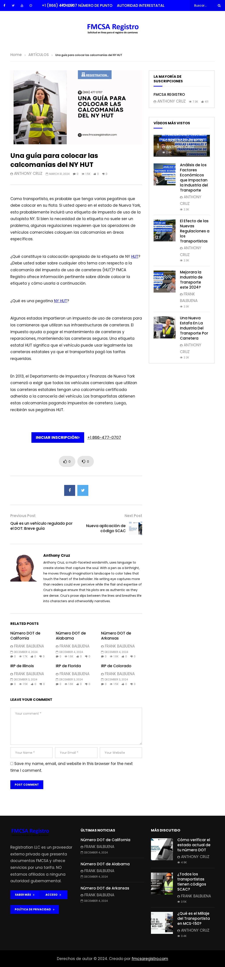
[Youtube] (22, 5)
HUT (134, 256)
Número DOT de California (25, 636)
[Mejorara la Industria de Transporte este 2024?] (165, 282)
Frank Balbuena (29, 646)
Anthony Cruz (28, 173)
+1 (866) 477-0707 (59, 5)
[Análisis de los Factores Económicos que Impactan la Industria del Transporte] (165, 174)
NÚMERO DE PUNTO (95, 5)
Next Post (133, 515)
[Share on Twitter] (82, 490)
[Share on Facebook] (69, 490)
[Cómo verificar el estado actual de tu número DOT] (162, 849)
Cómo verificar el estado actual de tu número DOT (193, 845)
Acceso (52, 895)
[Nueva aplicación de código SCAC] (135, 528)
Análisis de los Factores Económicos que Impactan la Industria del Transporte (194, 177)
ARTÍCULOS (38, 54)
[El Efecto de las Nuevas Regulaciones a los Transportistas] (165, 230)
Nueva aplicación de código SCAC (106, 528)
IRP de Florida (68, 666)
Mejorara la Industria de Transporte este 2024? (191, 279)
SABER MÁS (24, 895)
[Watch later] (30, 5)
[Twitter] (13, 5)
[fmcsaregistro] (113, 29)
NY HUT (60, 301)
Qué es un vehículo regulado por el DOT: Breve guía (41, 526)
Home (16, 54)
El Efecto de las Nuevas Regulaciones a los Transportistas (194, 231)
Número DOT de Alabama (71, 636)
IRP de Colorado (116, 666)
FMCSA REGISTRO (169, 94)
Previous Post (23, 515)
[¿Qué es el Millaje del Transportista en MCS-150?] (162, 923)
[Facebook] (4, 5)
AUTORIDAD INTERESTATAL (141, 5)
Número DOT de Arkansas (116, 636)
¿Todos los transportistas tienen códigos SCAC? (191, 881)
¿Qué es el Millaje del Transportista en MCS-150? (193, 918)
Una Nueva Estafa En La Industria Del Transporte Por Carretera (194, 328)
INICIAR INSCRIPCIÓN (57, 437)
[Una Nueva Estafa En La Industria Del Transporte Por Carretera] (165, 327)
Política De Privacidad (34, 909)
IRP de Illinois (22, 666)
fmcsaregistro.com (150, 958)
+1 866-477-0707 (104, 437)
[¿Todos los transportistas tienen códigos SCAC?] (162, 884)
